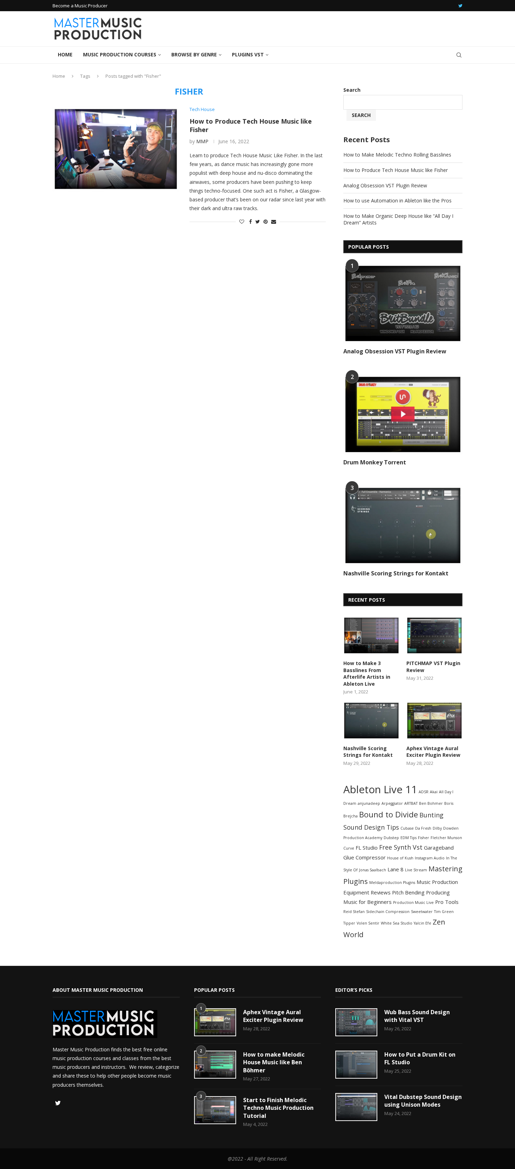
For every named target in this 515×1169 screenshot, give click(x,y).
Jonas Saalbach (372, 869)
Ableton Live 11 (380, 789)
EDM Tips (408, 837)
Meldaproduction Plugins (392, 882)
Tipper (349, 923)
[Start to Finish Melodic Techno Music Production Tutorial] (215, 1110)
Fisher (423, 837)
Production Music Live (413, 902)
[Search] (458, 55)
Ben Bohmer (431, 803)
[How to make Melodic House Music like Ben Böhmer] (215, 1065)
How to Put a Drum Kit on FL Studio (419, 1058)
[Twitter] (460, 5)
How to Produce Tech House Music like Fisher (395, 170)
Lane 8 (395, 869)
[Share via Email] (273, 221)
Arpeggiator (392, 803)
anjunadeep (369, 803)
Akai (434, 791)
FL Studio (367, 847)
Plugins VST (248, 54)
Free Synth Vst (401, 847)
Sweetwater (422, 911)
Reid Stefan (354, 911)
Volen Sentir (368, 923)
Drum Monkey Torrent (374, 462)
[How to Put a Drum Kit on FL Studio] (356, 1065)
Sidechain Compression (388, 911)
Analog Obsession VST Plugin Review (385, 185)
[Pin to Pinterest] (265, 221)
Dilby (437, 828)
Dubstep (391, 837)
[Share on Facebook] (250, 221)
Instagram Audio (430, 858)
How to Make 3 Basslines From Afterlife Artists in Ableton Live (366, 673)
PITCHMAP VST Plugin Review (433, 666)
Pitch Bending (408, 892)
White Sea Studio (396, 923)
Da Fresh (423, 828)
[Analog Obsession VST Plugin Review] (402, 303)
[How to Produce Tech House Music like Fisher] (116, 149)
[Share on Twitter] (257, 221)
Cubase (407, 828)
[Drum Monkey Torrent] (402, 414)
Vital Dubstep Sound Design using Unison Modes (423, 1100)
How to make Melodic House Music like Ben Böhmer (273, 1062)
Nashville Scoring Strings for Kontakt (395, 573)
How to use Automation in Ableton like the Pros (397, 200)
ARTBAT (411, 803)
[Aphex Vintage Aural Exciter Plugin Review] (434, 720)
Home (65, 54)
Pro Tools (447, 901)
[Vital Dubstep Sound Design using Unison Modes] (356, 1107)
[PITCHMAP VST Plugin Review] (434, 635)
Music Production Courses (119, 54)
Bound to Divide (388, 814)
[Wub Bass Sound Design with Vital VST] (356, 1022)
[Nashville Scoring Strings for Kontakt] (402, 525)
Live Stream (416, 869)
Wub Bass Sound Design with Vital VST (417, 1016)
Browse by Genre (194, 54)
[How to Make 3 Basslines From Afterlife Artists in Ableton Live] (371, 635)
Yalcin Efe (422, 923)
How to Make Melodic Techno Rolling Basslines (397, 154)
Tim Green (444, 911)
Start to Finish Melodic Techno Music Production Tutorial (278, 1108)
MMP (202, 141)
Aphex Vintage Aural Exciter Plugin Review (433, 752)
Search (351, 90)
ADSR (423, 791)
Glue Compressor (364, 857)
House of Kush (400, 858)
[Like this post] (241, 221)
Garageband (439, 847)
